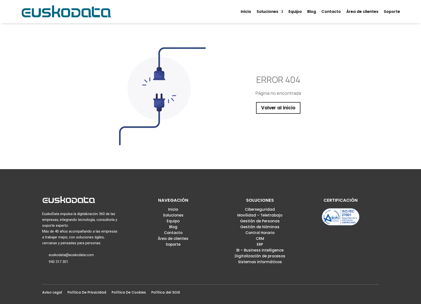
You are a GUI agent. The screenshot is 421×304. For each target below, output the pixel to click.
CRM (260, 238)
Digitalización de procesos (260, 256)
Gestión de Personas (260, 221)
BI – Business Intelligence (260, 250)
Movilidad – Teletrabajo (259, 215)
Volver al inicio (278, 107)
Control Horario (260, 232)
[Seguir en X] (360, 294)
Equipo (173, 221)
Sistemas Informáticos (260, 261)
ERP (260, 244)
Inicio (173, 209)
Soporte (173, 244)
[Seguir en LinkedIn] (368, 294)
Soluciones (173, 215)
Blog (173, 226)
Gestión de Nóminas (259, 226)
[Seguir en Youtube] (376, 294)
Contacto (173, 232)
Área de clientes (173, 238)
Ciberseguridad (260, 209)
